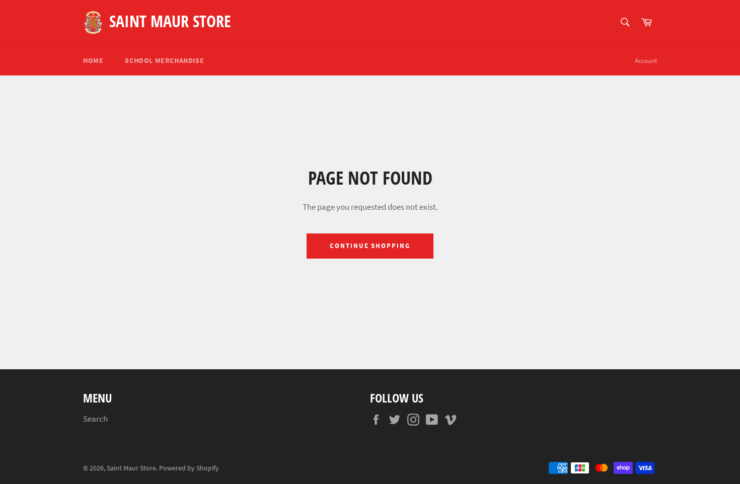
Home (93, 60)
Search (95, 418)
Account (646, 60)
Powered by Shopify (189, 468)
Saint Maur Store (170, 21)
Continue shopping (370, 245)
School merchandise (164, 60)
